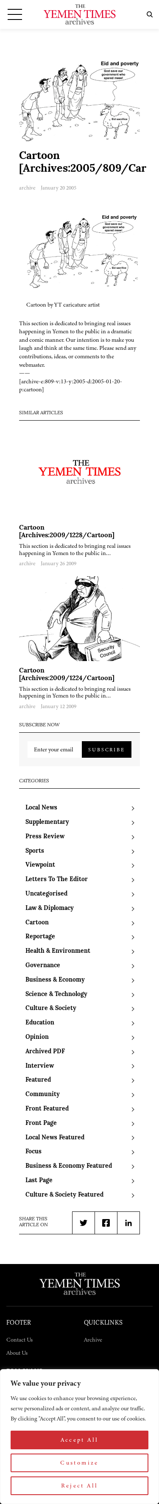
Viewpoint (40, 865)
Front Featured (47, 1109)
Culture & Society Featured (64, 1195)
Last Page (39, 1181)
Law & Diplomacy (49, 908)
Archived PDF (45, 1052)
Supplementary (47, 822)
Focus (33, 1152)
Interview (39, 1066)
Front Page (41, 1123)
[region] (79, 1436)
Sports (34, 851)
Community (42, 1094)
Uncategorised (46, 894)
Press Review (44, 837)
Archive (93, 1340)
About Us (17, 1353)
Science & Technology (56, 994)
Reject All (79, 1486)
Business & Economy (55, 980)
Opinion (37, 1037)
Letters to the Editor (56, 879)
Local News (41, 808)
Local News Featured (54, 1138)
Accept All (80, 1440)
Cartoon (37, 923)
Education (39, 1023)
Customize (79, 1463)
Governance (42, 966)
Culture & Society (50, 1008)
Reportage (40, 937)
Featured (38, 1080)
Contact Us (19, 1340)
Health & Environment (57, 951)
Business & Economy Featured (68, 1166)
